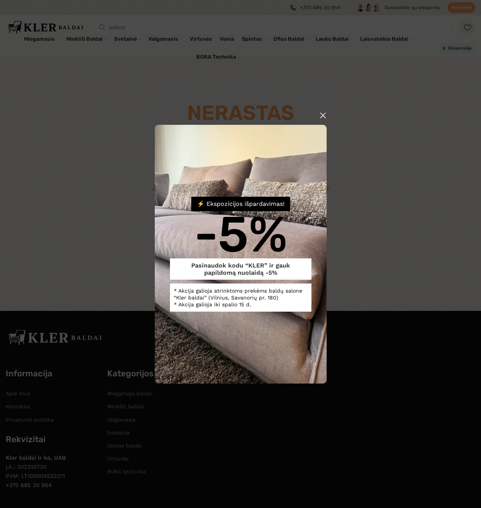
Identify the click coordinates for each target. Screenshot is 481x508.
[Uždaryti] (322, 115)
